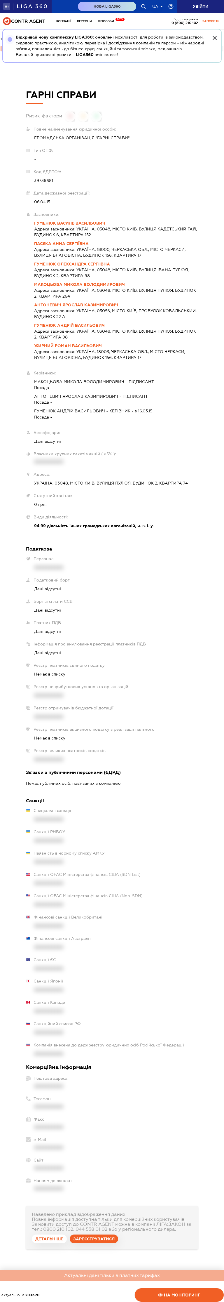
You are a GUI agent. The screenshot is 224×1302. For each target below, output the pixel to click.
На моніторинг (181, 1295)
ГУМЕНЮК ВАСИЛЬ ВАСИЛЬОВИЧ (69, 223)
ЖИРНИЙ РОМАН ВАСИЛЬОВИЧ (68, 345)
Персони (84, 21)
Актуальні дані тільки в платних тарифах (112, 1275)
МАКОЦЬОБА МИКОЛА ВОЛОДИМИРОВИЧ (79, 284)
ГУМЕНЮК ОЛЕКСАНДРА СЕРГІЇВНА (72, 264)
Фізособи (107, 21)
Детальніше (49, 1239)
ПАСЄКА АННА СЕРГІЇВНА (61, 243)
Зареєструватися (94, 1239)
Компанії (63, 21)
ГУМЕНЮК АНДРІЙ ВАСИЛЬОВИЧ (69, 325)
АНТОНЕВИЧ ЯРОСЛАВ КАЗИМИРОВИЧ (76, 305)
